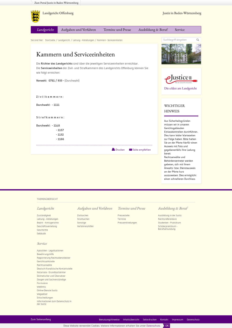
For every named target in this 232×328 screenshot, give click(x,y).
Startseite (50, 40)
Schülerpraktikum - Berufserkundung (167, 227)
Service (180, 29)
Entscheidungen (45, 297)
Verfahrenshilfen (85, 226)
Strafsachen (83, 218)
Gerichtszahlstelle (46, 261)
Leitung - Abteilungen (83, 40)
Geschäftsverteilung (47, 226)
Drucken (120, 149)
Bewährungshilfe (45, 254)
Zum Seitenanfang (41, 319)
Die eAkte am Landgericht (180, 88)
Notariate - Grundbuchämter (51, 272)
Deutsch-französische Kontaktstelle (54, 268)
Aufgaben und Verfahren (78, 29)
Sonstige (81, 222)
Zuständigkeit (44, 215)
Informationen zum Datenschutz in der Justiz (54, 302)
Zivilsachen (82, 215)
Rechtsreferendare (167, 218)
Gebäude (41, 233)
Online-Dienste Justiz (47, 290)
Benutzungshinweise (109, 319)
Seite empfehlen (142, 149)
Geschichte (42, 229)
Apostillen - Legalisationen (50, 250)
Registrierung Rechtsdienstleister (53, 257)
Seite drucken (150, 319)
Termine (122, 218)
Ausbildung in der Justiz (169, 215)
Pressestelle (123, 215)
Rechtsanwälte (44, 264)
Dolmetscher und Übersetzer (51, 275)
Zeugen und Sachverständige (51, 279)
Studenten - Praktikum (169, 222)
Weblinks (41, 286)
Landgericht (45, 29)
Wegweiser (42, 293)
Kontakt (164, 319)
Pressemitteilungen (127, 222)
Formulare (42, 283)
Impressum (177, 319)
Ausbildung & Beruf (152, 29)
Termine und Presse (117, 29)
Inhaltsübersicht (131, 319)
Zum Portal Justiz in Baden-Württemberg (56, 2)
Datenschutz (153, 325)
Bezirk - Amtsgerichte (48, 222)
